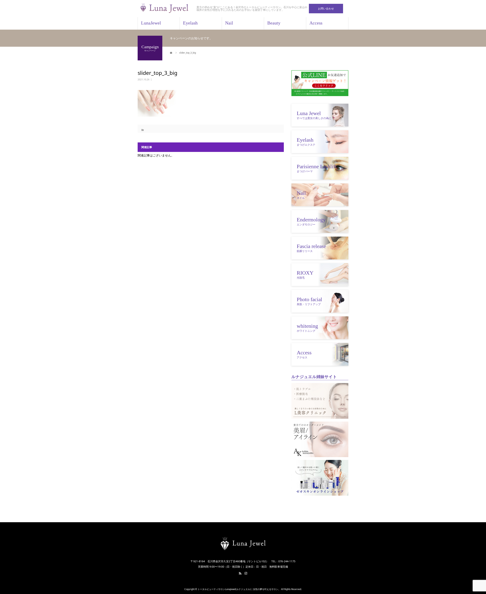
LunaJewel (151, 23)
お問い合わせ (326, 8)
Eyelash (190, 23)
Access (315, 23)
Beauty (273, 23)
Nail (229, 23)
